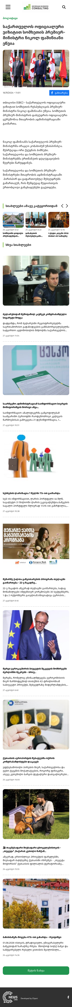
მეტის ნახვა (36, 970)
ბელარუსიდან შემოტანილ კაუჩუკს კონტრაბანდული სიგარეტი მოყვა (35, 316)
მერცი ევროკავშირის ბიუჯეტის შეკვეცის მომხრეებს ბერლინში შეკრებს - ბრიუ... (35, 670)
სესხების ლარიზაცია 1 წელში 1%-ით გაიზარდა (31, 493)
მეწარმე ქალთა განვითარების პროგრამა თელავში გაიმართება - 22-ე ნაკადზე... (34, 581)
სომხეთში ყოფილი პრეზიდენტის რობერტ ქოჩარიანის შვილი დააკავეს (13, 234)
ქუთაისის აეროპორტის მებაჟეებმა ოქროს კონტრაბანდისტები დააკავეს (29, 760)
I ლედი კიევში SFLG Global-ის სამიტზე (58, 234)
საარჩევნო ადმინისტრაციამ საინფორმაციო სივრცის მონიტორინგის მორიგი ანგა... (35, 405)
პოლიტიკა (10, 18)
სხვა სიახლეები (18, 245)
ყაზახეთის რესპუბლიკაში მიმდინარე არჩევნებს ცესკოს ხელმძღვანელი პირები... (35, 234)
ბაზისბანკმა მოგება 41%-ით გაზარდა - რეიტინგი (32, 937)
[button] (62, 206)
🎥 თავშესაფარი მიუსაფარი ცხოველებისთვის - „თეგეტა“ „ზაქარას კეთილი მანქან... (32, 849)
